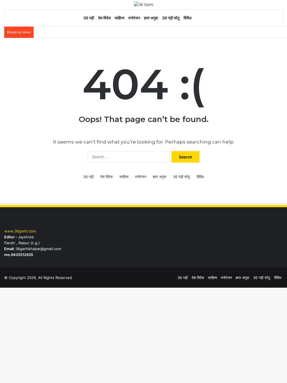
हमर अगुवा (151, 17)
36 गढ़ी (88, 17)
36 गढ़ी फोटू (171, 17)
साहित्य (119, 17)
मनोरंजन (134, 17)
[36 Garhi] (143, 4)
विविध (187, 17)
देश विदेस (104, 17)
